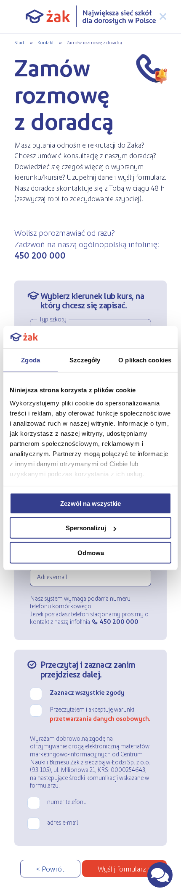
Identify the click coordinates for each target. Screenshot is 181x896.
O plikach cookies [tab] (144, 359)
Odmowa (90, 552)
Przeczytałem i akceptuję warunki (100, 713)
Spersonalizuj (86, 528)
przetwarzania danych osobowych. (100, 718)
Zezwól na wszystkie (90, 503)
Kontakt (45, 42)
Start (19, 42)
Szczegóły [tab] (84, 359)
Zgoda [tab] (30, 359)
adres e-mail (62, 822)
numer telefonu (67, 801)
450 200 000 (118, 621)
